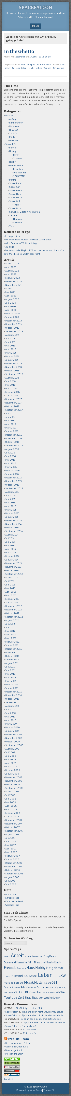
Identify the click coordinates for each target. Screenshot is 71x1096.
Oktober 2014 (12, 527)
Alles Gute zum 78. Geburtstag (21, 243)
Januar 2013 (11, 602)
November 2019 (13, 324)
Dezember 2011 (13, 648)
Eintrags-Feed (12, 897)
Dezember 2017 (13, 399)
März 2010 (11, 723)
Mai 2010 (10, 716)
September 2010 (14, 702)
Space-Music (45, 64)
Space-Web (15, 201)
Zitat (28, 997)
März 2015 (11, 509)
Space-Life (34, 64)
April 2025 (10, 267)
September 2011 (14, 659)
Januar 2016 (12, 473)
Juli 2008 (10, 795)
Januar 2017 (11, 431)
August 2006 (12, 877)
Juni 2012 (10, 627)
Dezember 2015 (13, 477)
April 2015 (10, 506)
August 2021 (12, 288)
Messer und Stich (14, 1053)
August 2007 (12, 834)
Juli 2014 (10, 538)
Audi (26, 956)
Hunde (7, 976)
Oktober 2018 (12, 370)
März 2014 (11, 552)
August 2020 (12, 299)
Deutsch (53, 956)
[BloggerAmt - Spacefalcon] (12, 1075)
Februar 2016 (12, 470)
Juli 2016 (10, 452)
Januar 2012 (12, 645)
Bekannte (39, 956)
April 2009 (11, 762)
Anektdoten (9, 1079)
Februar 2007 (12, 855)
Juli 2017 (10, 413)
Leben (23, 68)
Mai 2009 (10, 759)
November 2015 (13, 481)
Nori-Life (25, 64)
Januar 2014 (12, 559)
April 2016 (10, 463)
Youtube (47, 68)
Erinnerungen (16, 122)
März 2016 (11, 466)
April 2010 (10, 720)
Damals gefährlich (14, 1050)
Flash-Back (53, 962)
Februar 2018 (12, 391)
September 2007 (14, 830)
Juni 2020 (10, 302)
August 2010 (12, 705)
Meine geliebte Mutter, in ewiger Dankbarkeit (28, 239)
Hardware (18, 218)
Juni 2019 (10, 341)
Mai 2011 (10, 673)
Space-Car (14, 186)
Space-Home (15, 193)
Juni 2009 (10, 755)
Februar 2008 (12, 812)
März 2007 (11, 852)
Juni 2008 (10, 798)
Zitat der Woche (42, 997)
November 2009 (13, 737)
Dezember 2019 (13, 320)
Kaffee (26, 976)
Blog (46, 956)
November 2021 (13, 284)
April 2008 (11, 805)
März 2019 (11, 352)
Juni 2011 (10, 670)
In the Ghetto (19, 51)
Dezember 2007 (13, 820)
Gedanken (14, 126)
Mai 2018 (10, 384)
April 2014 (10, 548)
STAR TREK (19, 176)
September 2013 (14, 573)
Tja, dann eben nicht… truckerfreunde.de (42, 1011)
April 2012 (10, 634)
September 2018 (14, 374)
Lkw (62, 975)
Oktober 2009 (12, 741)
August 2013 (12, 577)
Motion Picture (16, 165)
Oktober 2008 (12, 784)
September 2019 (14, 331)
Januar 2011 (11, 688)
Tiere (11, 226)
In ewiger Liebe (13, 235)
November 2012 (13, 609)
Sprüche (42, 987)
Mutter (39, 982)
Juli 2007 (10, 837)
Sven (33, 992)
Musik (30, 68)
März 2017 (10, 427)
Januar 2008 (12, 816)
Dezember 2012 (13, 605)
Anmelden (10, 894)
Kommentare (58, 68)
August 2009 (12, 748)
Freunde (10, 967)
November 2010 (13, 695)
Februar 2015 (12, 513)
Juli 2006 (10, 880)
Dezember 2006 (13, 862)
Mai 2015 (10, 502)
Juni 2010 (10, 713)
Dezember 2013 (13, 563)
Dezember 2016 (13, 434)
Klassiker (16, 68)
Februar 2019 (12, 356)
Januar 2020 (12, 317)
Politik (16, 154)
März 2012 (11, 638)
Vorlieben (14, 140)
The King (38, 68)
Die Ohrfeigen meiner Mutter (30, 1008)
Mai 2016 (10, 459)
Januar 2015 (12, 516)
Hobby (12, 161)
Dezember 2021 (13, 281)
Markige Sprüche (13, 982)
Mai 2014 (10, 545)
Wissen (51, 992)
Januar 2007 (12, 859)
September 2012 (14, 616)
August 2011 (12, 663)
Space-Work (15, 208)
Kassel (33, 976)
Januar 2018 (12, 395)
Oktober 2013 (12, 570)
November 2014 (13, 523)
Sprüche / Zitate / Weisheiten (24, 211)
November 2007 (13, 823)
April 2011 (10, 677)
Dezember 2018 (13, 363)
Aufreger (13, 119)
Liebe (55, 976)
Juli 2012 (10, 623)
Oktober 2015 (12, 484)
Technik (13, 215)
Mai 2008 (10, 802)
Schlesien (18, 158)
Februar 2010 (12, 727)
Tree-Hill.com (18, 1039)
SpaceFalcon (35, 7)
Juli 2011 (10, 666)
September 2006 (14, 873)
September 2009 (14, 745)
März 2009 (11, 766)
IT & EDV (14, 129)
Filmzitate (18, 168)
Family (12, 147)
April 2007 (10, 848)
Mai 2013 (10, 588)
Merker (12, 136)
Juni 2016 (10, 456)
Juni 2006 (10, 884)
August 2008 (12, 791)
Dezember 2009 (13, 734)
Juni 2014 (10, 541)
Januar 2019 (12, 359)
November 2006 (13, 866)
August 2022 (12, 270)
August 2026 (12, 263)
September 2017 (14, 409)
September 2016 (14, 445)
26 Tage (9, 246)
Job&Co (13, 133)
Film (31, 962)
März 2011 (10, 680)
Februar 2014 (12, 556)
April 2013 (10, 591)
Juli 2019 (10, 338)
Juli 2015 (10, 495)
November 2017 (13, 402)
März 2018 (11, 388)
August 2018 (12, 377)
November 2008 (13, 780)
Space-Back (15, 183)
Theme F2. (49, 1090)
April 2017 (10, 424)
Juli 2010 (10, 709)
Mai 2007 (10, 845)
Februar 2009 (12, 770)
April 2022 (10, 274)
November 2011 (13, 652)
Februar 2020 (12, 313)
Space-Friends (16, 190)
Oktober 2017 (12, 406)
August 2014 (12, 534)
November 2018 (13, 366)
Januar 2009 (12, 773)
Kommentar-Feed (14, 901)
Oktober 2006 (12, 869)
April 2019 (10, 349)
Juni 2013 (10, 584)
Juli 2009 (10, 752)
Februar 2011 (12, 684)
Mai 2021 (10, 292)
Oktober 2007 (12, 827)
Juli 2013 (10, 581)
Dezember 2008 (13, 777)
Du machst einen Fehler (17, 1042)
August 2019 (12, 334)
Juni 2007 (10, 841)
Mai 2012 (10, 630)
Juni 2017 (10, 416)
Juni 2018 (10, 381)
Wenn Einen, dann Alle (16, 1046)
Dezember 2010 (13, 691)
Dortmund (10, 962)
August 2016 (12, 449)
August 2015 (12, 491)
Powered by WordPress (29, 1090)
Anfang (7, 956)
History (12, 151)
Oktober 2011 (12, 655)
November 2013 (13, 566)
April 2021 (10, 295)
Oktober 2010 (12, 698)
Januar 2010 (12, 730)
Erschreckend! (29, 1025)
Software (17, 222)
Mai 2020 (10, 306)
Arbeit (17, 955)
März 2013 (10, 595)
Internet (17, 976)
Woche (60, 992)
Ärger (56, 997)
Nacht (47, 982)
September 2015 (14, 488)
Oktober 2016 (12, 441)
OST (54, 982)
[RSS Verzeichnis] (12, 1067)
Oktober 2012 (12, 613)
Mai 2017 (10, 420)
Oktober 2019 (12, 327)
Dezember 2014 (13, 520)
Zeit (21, 997)
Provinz (12, 179)
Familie (21, 962)
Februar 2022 (12, 277)
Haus (30, 967)
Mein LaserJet (30, 1033)
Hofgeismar (55, 968)
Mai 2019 (10, 345)
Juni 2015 (10, 498)
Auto (32, 956)
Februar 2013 (12, 598)
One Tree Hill (19, 172)
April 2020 (11, 309)
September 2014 (14, 531)
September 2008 (14, 787)
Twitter (16, 204)
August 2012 (12, 620)
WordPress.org (12, 904)
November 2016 (13, 438)
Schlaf (24, 987)
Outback (8, 987)
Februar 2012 (12, 641)
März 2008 (11, 809)
